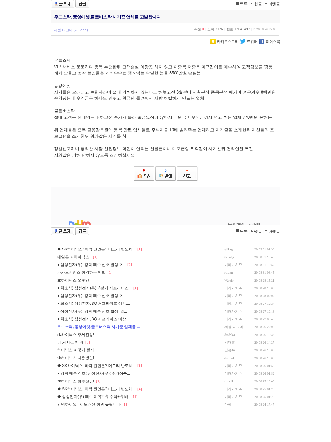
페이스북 (273, 41)
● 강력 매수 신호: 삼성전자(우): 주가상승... (93, 373)
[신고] (187, 173)
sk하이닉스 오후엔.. (74, 280)
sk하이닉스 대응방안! (75, 358)
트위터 (252, 41)
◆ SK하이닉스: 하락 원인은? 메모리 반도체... (96, 249)
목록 (244, 4)
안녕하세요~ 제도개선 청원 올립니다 (89, 404)
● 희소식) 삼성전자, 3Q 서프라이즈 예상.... (93, 303)
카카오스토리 (227, 41)
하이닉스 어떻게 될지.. (76, 350)
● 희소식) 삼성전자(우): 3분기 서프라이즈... (94, 288)
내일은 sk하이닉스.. (74, 257)
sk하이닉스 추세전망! (75, 334)
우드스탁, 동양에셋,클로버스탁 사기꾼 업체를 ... (98, 327)
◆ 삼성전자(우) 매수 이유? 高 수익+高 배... (94, 396)
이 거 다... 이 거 (70, 342)
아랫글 (274, 4)
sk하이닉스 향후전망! (75, 381)
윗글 (258, 4)
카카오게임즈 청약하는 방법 (81, 272)
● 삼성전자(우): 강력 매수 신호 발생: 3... (91, 264)
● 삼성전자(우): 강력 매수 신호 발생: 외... (92, 311)
